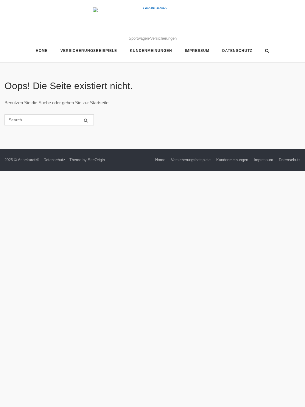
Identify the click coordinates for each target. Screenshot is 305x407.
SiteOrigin (96, 160)
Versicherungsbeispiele (88, 51)
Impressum (197, 51)
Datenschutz (237, 51)
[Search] (86, 120)
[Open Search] (267, 51)
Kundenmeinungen (151, 51)
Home (42, 51)
